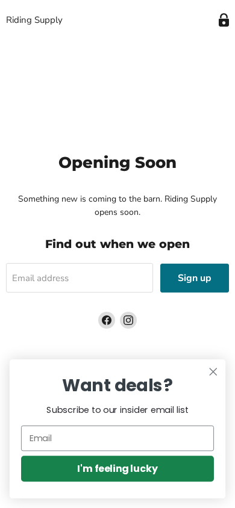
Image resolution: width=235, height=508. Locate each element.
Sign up (195, 278)
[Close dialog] (213, 372)
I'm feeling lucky (117, 468)
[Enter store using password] (224, 20)
